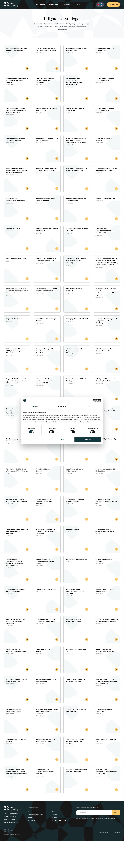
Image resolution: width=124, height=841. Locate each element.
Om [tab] (89, 406)
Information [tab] (62, 406)
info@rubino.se (9, 819)
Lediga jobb (67, 4)
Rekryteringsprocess (35, 814)
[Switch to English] (98, 4)
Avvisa (62, 439)
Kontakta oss (113, 4)
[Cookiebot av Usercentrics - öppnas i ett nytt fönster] (93, 400)
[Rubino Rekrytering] (11, 4)
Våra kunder (53, 4)
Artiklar (53, 812)
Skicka (116, 812)
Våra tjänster (40, 4)
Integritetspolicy (104, 832)
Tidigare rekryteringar (58, 820)
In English (31, 820)
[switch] (51, 431)
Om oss (78, 4)
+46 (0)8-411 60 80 (11, 822)
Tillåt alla (88, 439)
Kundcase (54, 814)
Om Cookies (116, 832)
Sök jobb (54, 817)
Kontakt (30, 817)
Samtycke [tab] (35, 406)
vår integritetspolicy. (109, 818)
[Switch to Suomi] (101, 4)
